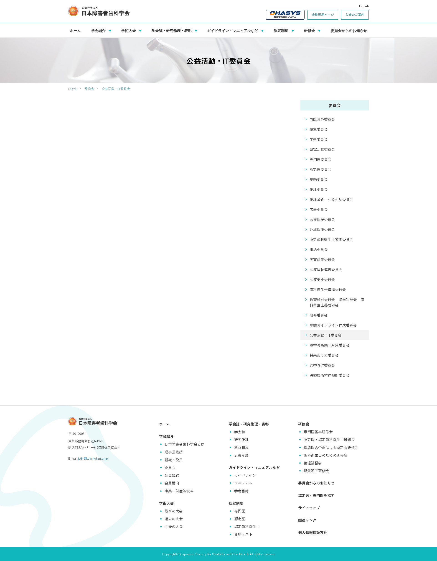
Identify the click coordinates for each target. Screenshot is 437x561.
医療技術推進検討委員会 (330, 375)
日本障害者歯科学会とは (185, 444)
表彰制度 (241, 455)
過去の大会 (174, 518)
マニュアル (243, 483)
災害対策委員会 (322, 259)
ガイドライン (245, 475)
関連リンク (307, 520)
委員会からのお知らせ (349, 30)
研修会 (310, 30)
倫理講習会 (313, 463)
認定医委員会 (320, 169)
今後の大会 (174, 526)
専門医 (239, 511)
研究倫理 (241, 439)
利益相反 (241, 447)
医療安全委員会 (322, 279)
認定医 (239, 518)
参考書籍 (241, 491)
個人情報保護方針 (312, 532)
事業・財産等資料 (179, 491)
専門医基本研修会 (318, 431)
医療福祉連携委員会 (326, 269)
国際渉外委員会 (322, 119)
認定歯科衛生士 (247, 526)
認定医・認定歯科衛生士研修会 (329, 439)
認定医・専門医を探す (316, 495)
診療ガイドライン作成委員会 (333, 325)
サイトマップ (309, 507)
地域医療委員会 (322, 229)
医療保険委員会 (322, 219)
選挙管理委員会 (322, 365)
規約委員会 (319, 179)
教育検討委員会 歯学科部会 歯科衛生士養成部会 (337, 302)
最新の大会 (174, 511)
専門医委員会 (320, 159)
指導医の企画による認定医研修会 (331, 447)
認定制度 (282, 30)
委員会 (89, 88)
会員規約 (172, 475)
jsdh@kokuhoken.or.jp (93, 458)
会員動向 (172, 483)
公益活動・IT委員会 (116, 88)
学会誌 (239, 431)
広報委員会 (319, 209)
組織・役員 (174, 459)
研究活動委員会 (322, 149)
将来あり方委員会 (324, 355)
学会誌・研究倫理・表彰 (172, 30)
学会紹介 (99, 30)
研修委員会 (319, 315)
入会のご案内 (354, 14)
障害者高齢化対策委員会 (330, 345)
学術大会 (129, 30)
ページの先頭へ (426, 550)
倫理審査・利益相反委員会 (331, 199)
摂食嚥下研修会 (316, 470)
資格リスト (243, 534)
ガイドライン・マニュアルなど (233, 30)
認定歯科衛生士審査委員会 (331, 239)
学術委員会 (319, 139)
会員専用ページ (323, 14)
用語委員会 (319, 249)
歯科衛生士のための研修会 (325, 455)
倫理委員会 (319, 189)
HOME (72, 88)
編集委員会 (319, 129)
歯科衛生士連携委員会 (328, 289)
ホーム (75, 30)
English (364, 6)
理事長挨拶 (174, 452)
